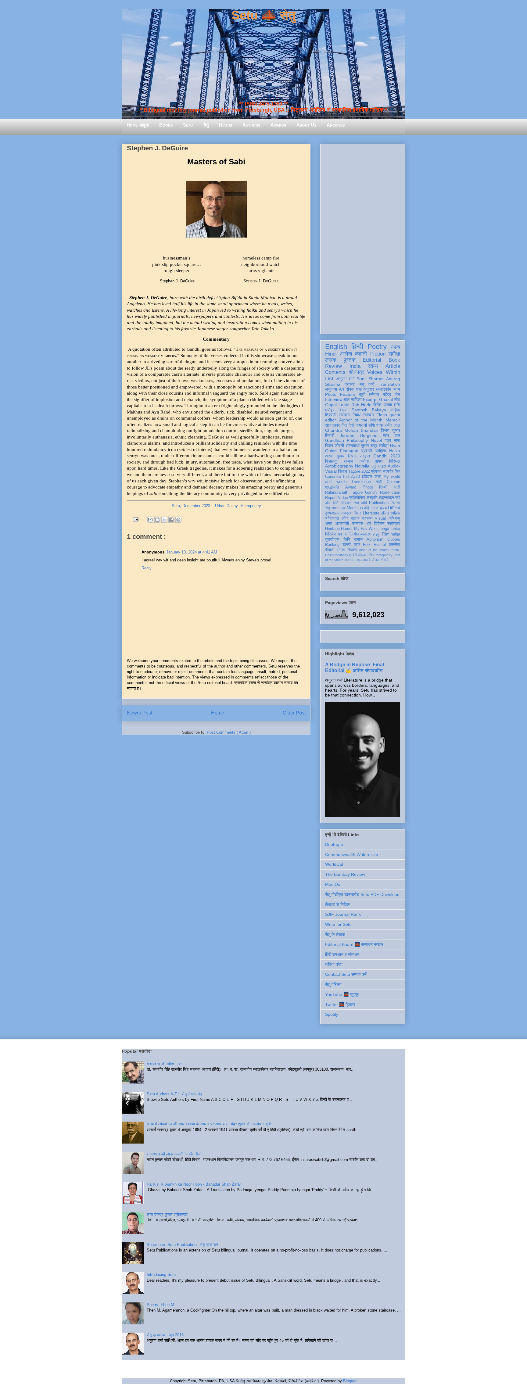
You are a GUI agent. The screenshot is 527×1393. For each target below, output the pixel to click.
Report (331, 498)
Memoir (392, 419)
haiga (395, 534)
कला (378, 476)
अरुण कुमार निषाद (341, 455)
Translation (389, 384)
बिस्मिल (394, 461)
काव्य (395, 347)
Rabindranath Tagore (344, 492)
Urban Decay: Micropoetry (238, 505)
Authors (251, 124)
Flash (381, 414)
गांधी (379, 482)
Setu (188, 124)
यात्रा (381, 466)
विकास (352, 550)
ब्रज (357, 545)
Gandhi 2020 (386, 455)
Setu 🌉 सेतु (263, 15)
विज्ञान (342, 471)
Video (343, 498)
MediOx (332, 884)
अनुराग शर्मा (345, 378)
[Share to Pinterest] (178, 520)
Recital (380, 545)
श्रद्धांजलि (332, 487)
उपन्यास (357, 523)
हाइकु (376, 534)
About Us (306, 124)
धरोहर (329, 409)
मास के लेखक (371, 560)
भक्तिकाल (332, 518)
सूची (362, 394)
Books (166, 124)
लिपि (346, 539)
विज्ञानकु (331, 461)
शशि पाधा (375, 425)
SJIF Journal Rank (343, 914)
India (355, 366)
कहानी (361, 354)
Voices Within (383, 372)
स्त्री (396, 487)
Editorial (372, 360)
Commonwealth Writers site (351, 854)
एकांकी (353, 555)
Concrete (333, 476)
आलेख (346, 354)
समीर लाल (392, 425)
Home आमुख (138, 124)
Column (393, 482)
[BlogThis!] (157, 520)
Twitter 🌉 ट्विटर (340, 1004)
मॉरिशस (346, 503)
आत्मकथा (353, 445)
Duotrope (334, 844)
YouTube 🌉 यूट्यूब (342, 994)
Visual (380, 518)
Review (333, 366)
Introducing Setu (161, 1274)
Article (392, 366)
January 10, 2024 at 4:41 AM (191, 552)
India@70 (351, 476)
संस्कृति (372, 498)
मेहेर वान (391, 435)
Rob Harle (361, 404)
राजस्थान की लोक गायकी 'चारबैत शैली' (174, 1154)
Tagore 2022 (359, 471)
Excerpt (370, 399)
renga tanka (389, 529)
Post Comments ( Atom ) (229, 732)
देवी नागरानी (358, 425)
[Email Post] (135, 519)
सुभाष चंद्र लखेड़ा (375, 445)
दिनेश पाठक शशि (386, 404)
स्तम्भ (373, 366)
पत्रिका (362, 555)
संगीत (370, 555)
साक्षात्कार (332, 425)
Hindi (331, 354)
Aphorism (375, 539)
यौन (356, 534)
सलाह (355, 518)
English (336, 346)
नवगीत (348, 534)
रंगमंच (341, 550)
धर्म (368, 523)
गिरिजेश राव (333, 534)
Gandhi (371, 492)
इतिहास (367, 476)
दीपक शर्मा (354, 389)
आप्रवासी (342, 523)
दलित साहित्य (390, 513)
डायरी (346, 545)
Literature (371, 513)
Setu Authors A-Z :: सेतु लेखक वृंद (174, 1094)
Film (385, 534)
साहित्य (380, 450)
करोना (364, 461)
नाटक (374, 508)
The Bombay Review (345, 874)
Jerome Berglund (358, 435)
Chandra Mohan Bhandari (351, 430)
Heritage (332, 529)
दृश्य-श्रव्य (332, 513)
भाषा (397, 440)
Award (350, 487)
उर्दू (373, 466)
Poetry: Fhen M (160, 1304)
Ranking (332, 545)
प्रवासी (366, 450)
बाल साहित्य (352, 399)
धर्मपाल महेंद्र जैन (384, 394)
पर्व (344, 508)
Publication (379, 503)
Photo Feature (340, 394)
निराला (395, 503)
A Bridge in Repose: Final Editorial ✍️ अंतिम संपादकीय (354, 667)
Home (217, 712)
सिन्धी (383, 487)
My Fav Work (366, 529)
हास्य (383, 508)
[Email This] (150, 520)
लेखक (330, 360)
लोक (345, 518)
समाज (358, 539)
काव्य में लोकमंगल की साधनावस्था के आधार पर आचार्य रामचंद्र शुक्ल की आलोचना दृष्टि (209, 1124)
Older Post (294, 712)
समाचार (368, 414)
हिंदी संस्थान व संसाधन (342, 954)
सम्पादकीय (383, 389)
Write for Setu (338, 924)
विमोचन (379, 523)
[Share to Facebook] (171, 520)
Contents (335, 372)
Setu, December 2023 (191, 505)
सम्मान (348, 461)
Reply (147, 568)
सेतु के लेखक (335, 934)
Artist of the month (374, 550)
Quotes (393, 539)
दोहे (366, 508)
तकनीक (394, 545)
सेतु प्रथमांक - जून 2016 (165, 1335)
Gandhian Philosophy (346, 440)
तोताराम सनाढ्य (353, 560)
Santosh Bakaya (369, 409)
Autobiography (339, 466)
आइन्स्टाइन (386, 498)
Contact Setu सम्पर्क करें (346, 974)
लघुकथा (331, 389)
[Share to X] (164, 520)
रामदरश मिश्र (351, 513)
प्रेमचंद (376, 471)
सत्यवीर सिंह (391, 471)
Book (394, 360)
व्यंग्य (396, 389)
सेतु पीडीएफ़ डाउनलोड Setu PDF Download (362, 894)
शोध (397, 399)
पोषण (379, 461)
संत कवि (360, 503)
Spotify (331, 1014)
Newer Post (139, 712)
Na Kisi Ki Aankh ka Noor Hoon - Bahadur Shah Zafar (194, 1184)
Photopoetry (384, 555)
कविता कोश (333, 964)
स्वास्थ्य (367, 518)
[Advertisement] (362, 237)
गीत (344, 425)
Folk (367, 545)
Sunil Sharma (370, 378)
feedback (341, 555)
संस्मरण (344, 414)
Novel (376, 440)
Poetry (377, 346)
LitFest (394, 508)
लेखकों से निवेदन (337, 904)
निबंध (356, 414)
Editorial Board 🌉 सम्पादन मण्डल (354, 944)
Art (341, 389)
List (329, 378)
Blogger (349, 1381)
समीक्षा (394, 354)
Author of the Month (361, 419)
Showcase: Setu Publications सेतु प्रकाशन (182, 1244)
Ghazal (386, 399)
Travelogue (361, 482)
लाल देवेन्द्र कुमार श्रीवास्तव (167, 1214)
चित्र (329, 445)
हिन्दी (357, 346)
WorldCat (334, 864)
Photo (368, 487)
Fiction (377, 354)
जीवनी (339, 445)
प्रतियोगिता (357, 498)
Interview (333, 399)
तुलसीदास (332, 539)
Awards (278, 124)
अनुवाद (368, 389)
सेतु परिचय (333, 984)
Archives (336, 124)
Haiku (394, 450)
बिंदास (343, 409)
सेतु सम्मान (332, 508)
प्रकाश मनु (354, 384)
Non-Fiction (390, 492)
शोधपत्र (356, 372)
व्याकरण (365, 534)
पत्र (388, 440)
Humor (347, 529)
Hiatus (225, 124)
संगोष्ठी (384, 560)
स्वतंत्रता (393, 523)
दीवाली (330, 550)
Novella (362, 466)
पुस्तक (350, 360)
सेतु (206, 124)
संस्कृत (365, 455)
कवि (371, 384)
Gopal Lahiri (337, 404)
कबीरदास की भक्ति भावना (165, 1064)
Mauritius (355, 508)
